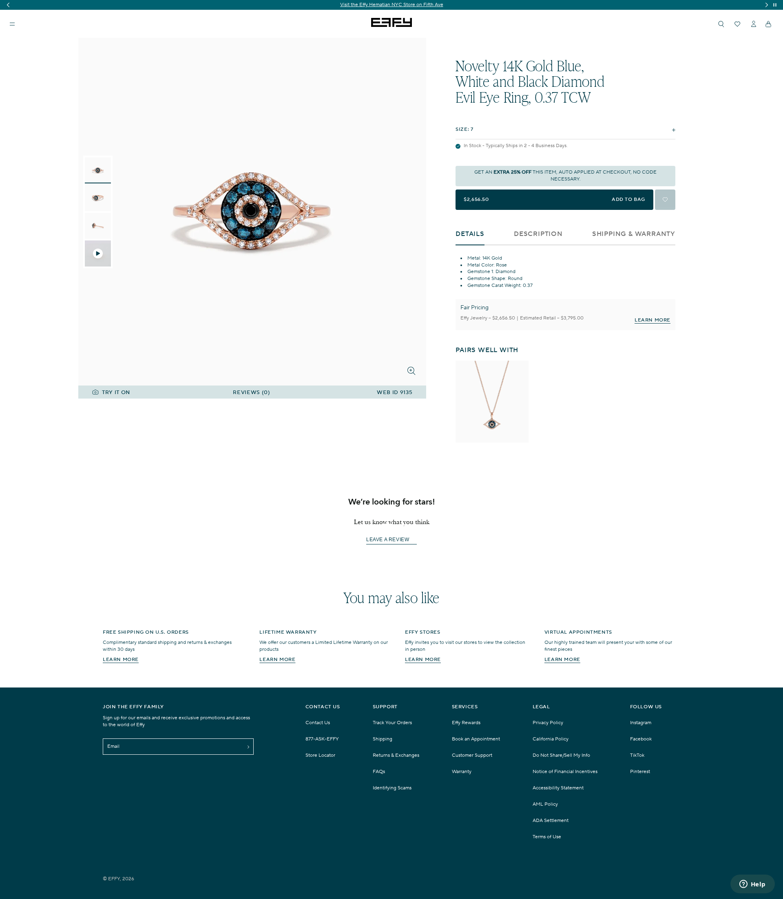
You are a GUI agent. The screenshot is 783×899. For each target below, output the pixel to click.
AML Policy (545, 804)
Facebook (641, 739)
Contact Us (317, 723)
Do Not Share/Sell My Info (561, 755)
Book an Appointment (476, 739)
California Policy (550, 739)
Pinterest (640, 772)
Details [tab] (470, 234)
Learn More (652, 320)
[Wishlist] (737, 24)
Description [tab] (538, 234)
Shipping (382, 739)
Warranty (461, 772)
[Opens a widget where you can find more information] (752, 885)
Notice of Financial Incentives (565, 772)
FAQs (379, 772)
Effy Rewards (466, 723)
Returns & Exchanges (396, 755)
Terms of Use (547, 837)
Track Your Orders (392, 723)
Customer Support (472, 755)
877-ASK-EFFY (322, 739)
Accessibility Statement (558, 788)
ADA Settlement (550, 820)
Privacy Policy (548, 723)
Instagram (640, 723)
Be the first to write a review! (391, 540)
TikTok (637, 755)
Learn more (121, 660)
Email (113, 746)
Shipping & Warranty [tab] (633, 234)
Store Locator (320, 755)
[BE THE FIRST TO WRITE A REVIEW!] (391, 554)
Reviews (251, 392)
